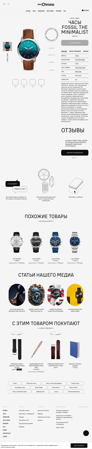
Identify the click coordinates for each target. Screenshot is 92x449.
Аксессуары (50, 11)
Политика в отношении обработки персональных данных (64, 417)
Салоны (40, 420)
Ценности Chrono (43, 410)
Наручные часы (80, 67)
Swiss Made (38, 387)
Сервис (5, 436)
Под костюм (73, 387)
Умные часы (75, 383)
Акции (5, 430)
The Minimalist (80, 60)
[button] (87, 242)
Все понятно (79, 445)
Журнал (40, 414)
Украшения (41, 11)
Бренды (28, 11)
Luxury (56, 391)
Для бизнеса (7, 433)
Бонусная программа (26, 423)
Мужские (78, 71)
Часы (34, 11)
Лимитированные (74, 391)
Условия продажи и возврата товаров (62, 411)
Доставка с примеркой (26, 414)
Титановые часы (20, 387)
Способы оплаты (24, 410)
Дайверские (40, 391)
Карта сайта (60, 427)
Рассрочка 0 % (24, 420)
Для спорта (56, 387)
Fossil (77, 56)
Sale (64, 11)
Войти (74, 158)
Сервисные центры (44, 417)
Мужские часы (31, 383)
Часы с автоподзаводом (54, 383)
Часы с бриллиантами (19, 391)
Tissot (15, 383)
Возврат (21, 427)
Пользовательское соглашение (62, 423)
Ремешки (58, 11)
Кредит (21, 417)
